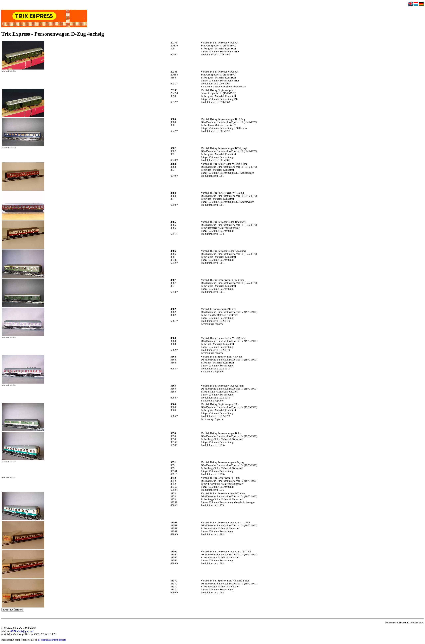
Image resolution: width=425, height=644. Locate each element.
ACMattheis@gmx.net (22, 631)
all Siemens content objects (52, 639)
